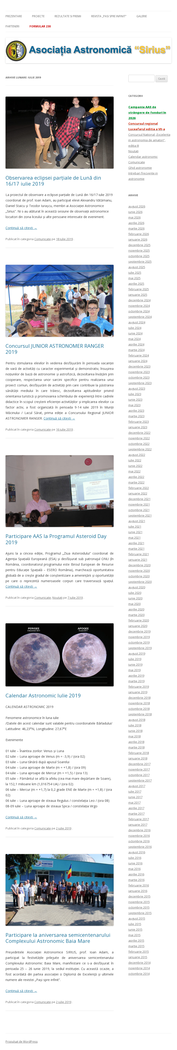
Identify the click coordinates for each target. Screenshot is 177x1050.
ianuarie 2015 (137, 957)
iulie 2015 (134, 924)
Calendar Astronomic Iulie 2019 (43, 695)
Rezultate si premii (68, 16)
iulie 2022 (134, 460)
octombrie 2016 (139, 841)
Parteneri (12, 26)
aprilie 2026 (136, 223)
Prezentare (14, 16)
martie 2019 (136, 681)
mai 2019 (134, 670)
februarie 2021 (138, 554)
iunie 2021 (135, 532)
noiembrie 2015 (139, 902)
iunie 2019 (135, 664)
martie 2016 (136, 880)
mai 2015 (134, 935)
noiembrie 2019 (139, 637)
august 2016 (136, 852)
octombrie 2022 (139, 444)
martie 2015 (136, 946)
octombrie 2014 (139, 974)
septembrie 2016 (140, 847)
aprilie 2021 (136, 543)
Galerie (141, 16)
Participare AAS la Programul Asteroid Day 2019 (56, 538)
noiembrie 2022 (139, 438)
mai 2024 (134, 339)
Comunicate (42, 239)
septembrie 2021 (140, 515)
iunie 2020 (135, 598)
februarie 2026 (138, 234)
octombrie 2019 (139, 642)
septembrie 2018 (140, 714)
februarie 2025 (138, 289)
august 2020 (136, 587)
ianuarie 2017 (137, 825)
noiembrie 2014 (139, 968)
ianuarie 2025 (137, 295)
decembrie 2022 (139, 433)
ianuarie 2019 (137, 692)
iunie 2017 (135, 797)
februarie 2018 (138, 753)
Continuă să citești (21, 228)
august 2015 (136, 918)
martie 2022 (136, 482)
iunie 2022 (135, 466)
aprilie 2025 (136, 284)
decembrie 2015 (139, 896)
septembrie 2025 (140, 261)
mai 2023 (134, 405)
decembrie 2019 (139, 631)
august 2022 (136, 455)
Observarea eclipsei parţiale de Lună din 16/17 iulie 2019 (53, 180)
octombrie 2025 (139, 256)
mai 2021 (134, 537)
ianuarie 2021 (137, 560)
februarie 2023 (138, 422)
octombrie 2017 (139, 775)
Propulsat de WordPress (22, 1042)
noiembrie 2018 (139, 703)
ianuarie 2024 (137, 361)
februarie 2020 (138, 620)
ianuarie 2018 (137, 758)
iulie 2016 (134, 858)
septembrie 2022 (140, 449)
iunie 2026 (135, 212)
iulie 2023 (134, 394)
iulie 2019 (134, 659)
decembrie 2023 (139, 366)
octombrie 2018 (139, 709)
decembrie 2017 (139, 764)
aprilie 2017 (136, 808)
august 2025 (136, 267)
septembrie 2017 (140, 780)
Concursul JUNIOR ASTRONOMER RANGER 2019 (55, 348)
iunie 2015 (135, 929)
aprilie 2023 (136, 410)
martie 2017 (136, 813)
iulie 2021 (134, 526)
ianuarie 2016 (137, 891)
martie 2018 (136, 747)
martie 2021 (136, 549)
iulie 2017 (134, 791)
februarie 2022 (138, 488)
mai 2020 (134, 604)
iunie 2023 (135, 399)
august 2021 (136, 521)
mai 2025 (134, 278)
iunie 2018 (135, 731)
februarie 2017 (138, 819)
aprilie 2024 (136, 344)
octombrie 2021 (139, 510)
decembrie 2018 (139, 698)
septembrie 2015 (140, 913)
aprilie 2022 (136, 477)
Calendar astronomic (143, 157)
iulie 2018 (134, 725)
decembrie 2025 (139, 245)
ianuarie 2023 (137, 427)
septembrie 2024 (140, 317)
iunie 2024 (135, 333)
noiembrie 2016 (139, 836)
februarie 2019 (138, 687)
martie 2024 (136, 350)
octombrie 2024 (139, 311)
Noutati (57, 597)
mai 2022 (134, 471)
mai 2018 (134, 736)
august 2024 (136, 322)
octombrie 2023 (139, 377)
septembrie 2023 (140, 383)
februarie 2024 (138, 355)
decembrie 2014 (139, 963)
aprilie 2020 (136, 609)
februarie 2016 (138, 885)
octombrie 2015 (139, 907)
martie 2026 (136, 228)
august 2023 (136, 388)
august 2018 (136, 720)
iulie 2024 (134, 328)
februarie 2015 (138, 951)
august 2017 (136, 786)
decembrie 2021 (139, 499)
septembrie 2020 (140, 582)
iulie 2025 (134, 272)
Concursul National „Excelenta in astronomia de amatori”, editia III (149, 140)
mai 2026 (134, 217)
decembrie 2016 (139, 830)
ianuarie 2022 (137, 493)
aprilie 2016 (136, 874)
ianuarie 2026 (137, 239)
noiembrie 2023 (139, 372)
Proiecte (38, 16)
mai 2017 (134, 802)
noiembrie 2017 (139, 769)
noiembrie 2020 (139, 571)
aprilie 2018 (136, 742)
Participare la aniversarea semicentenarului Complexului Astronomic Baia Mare (58, 937)
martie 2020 (136, 615)
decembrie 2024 (139, 300)
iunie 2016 (135, 863)
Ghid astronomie (140, 168)
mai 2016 (134, 869)
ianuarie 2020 (137, 626)
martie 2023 (136, 416)
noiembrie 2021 (139, 504)
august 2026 (136, 206)
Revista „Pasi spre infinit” (108, 16)
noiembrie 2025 (139, 250)
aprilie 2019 (136, 675)
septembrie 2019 (140, 648)
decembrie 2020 (139, 565)
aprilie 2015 (136, 940)
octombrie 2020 (139, 576)
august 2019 (136, 653)
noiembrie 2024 (139, 306)
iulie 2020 (134, 593)
